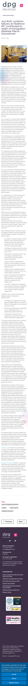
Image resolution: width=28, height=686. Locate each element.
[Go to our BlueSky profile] (15, 541)
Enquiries (5, 554)
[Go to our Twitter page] (4, 541)
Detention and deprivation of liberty (12, 578)
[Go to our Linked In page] (9, 541)
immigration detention (7, 511)
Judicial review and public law (10, 590)
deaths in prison (14, 507)
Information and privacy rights (11, 581)
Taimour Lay (4, 447)
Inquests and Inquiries (8, 583)
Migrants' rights (6, 592)
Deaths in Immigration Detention (10, 504)
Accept (14, 674)
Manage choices (14, 682)
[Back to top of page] (15, 535)
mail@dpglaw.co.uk (9, 549)
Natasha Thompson (7, 463)
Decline (14, 678)
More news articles (8, 15)
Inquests (4, 507)
